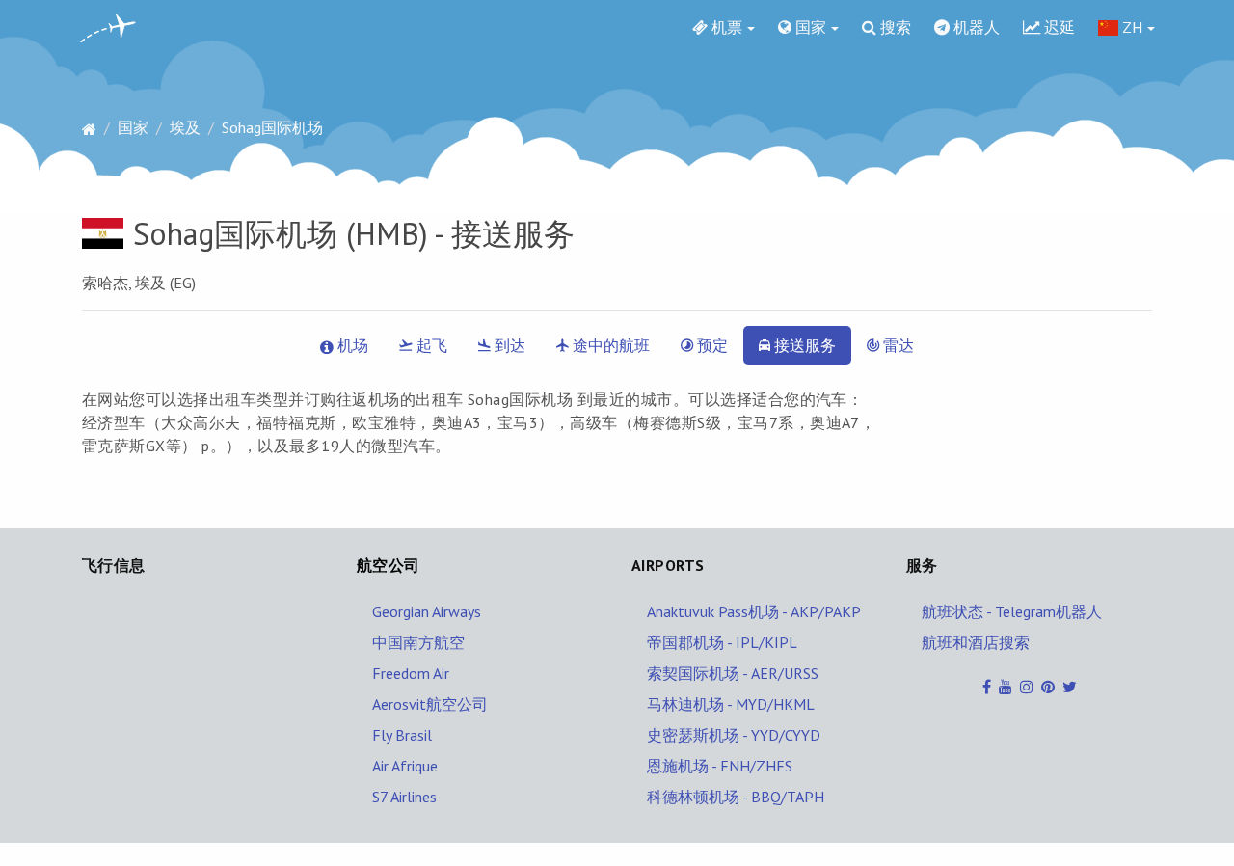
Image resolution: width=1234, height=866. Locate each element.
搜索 (893, 27)
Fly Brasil (402, 734)
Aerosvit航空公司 (430, 704)
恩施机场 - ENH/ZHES (719, 765)
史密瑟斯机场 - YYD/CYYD (733, 734)
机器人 (975, 27)
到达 (508, 345)
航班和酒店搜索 (976, 642)
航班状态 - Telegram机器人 (1012, 611)
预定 (710, 345)
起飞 (430, 345)
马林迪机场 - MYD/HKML (731, 704)
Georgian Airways (426, 611)
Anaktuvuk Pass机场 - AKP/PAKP (754, 611)
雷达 (896, 345)
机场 (351, 345)
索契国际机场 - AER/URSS (732, 673)
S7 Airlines (404, 796)
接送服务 (803, 345)
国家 (808, 27)
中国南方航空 (418, 642)
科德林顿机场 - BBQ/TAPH (735, 796)
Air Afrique (405, 765)
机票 (725, 27)
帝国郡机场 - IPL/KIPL (722, 642)
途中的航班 (609, 345)
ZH (1130, 27)
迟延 (1057, 27)
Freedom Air (410, 673)
